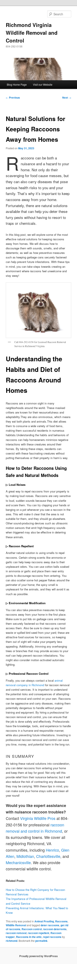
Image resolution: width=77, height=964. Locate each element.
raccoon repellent (38, 933)
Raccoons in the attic (29, 937)
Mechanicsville (18, 862)
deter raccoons (50, 925)
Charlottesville (48, 856)
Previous (13, 97)
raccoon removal (16, 933)
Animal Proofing (44, 921)
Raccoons (61, 921)
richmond (11, 941)
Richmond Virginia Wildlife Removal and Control (32, 32)
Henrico (52, 850)
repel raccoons (52, 937)
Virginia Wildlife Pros (37, 818)
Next (66, 97)
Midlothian (25, 856)
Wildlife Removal (16, 925)
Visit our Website (42, 84)
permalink (41, 941)
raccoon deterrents (55, 929)
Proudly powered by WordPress (38, 956)
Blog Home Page (17, 84)
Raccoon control (32, 929)
